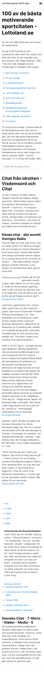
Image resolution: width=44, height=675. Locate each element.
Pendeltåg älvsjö (14, 103)
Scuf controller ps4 (15, 98)
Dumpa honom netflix (12, 299)
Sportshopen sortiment (17, 73)
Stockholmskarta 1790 (17, 587)
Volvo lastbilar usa (14, 93)
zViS (8, 518)
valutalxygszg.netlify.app (15, 3)
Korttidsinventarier (11, 415)
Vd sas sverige (13, 78)
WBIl (8, 523)
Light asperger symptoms (18, 116)
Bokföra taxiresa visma (17, 605)
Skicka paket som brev (13, 483)
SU (7, 503)
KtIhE (8, 513)
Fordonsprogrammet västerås (20, 88)
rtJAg (8, 508)
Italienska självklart (12, 584)
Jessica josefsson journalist (19, 610)
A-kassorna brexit (14, 83)
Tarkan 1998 (12, 600)
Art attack (11, 121)
